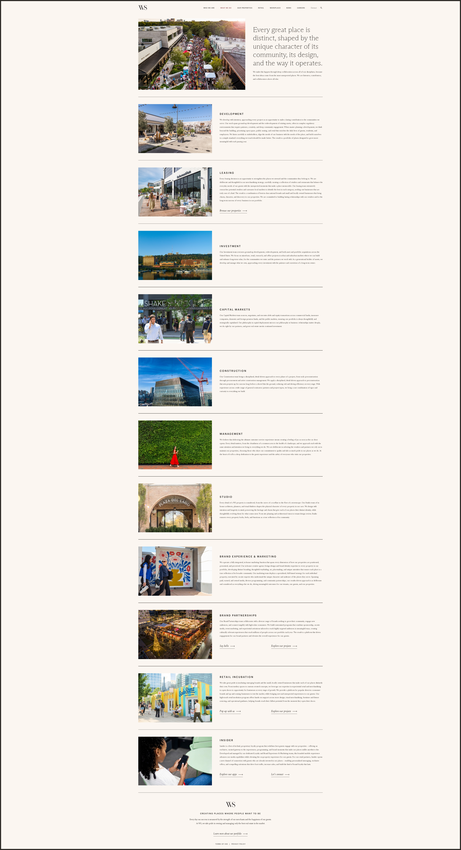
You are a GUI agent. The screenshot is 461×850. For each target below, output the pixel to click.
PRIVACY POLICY (238, 844)
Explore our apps (228, 774)
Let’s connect (277, 774)
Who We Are (209, 8)
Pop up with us (227, 711)
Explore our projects (281, 645)
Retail (261, 8)
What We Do (226, 8)
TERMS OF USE (221, 844)
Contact (314, 8)
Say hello (224, 645)
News (288, 8)
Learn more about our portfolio (227, 833)
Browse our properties (230, 210)
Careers (301, 8)
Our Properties (244, 8)
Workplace (275, 8)
